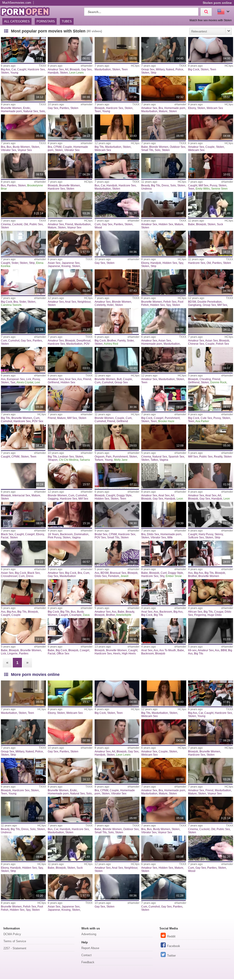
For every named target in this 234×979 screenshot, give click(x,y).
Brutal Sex (101, 534)
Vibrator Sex (8, 150)
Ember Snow (174, 576)
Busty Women (21, 146)
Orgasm (99, 456)
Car (13, 69)
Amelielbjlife (123, 615)
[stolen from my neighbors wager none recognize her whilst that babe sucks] (210, 204)
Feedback (87, 962)
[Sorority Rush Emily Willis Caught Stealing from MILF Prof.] (210, 166)
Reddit (171, 936)
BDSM (192, 301)
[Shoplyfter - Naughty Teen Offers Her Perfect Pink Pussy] (70, 514)
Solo (42, 111)
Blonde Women (158, 146)
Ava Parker (202, 421)
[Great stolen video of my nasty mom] (163, 204)
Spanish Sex (176, 456)
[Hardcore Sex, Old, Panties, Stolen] (210, 243)
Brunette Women (11, 108)
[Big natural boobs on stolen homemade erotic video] (23, 88)
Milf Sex (203, 185)
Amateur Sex (56, 69)
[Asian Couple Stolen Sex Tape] (70, 127)
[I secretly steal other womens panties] (23, 630)
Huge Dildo (214, 615)
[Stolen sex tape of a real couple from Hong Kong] (210, 320)
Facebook (173, 946)
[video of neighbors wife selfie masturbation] (163, 514)
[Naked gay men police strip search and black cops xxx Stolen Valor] (163, 49)
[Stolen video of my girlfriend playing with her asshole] (70, 359)
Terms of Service (14, 941)
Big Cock (193, 69)
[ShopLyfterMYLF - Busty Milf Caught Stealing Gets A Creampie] (70, 592)
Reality (218, 456)
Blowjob (75, 69)
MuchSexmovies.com (16, 2)
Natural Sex (30, 111)
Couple (67, 146)
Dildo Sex (153, 534)
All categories (17, 21)
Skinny (219, 534)
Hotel (110, 305)
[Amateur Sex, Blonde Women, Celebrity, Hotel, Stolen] (117, 282)
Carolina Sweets (11, 305)
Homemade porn (11, 111)
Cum (98, 224)
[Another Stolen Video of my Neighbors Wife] (163, 88)
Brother (111, 340)
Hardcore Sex (36, 69)
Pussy (213, 185)
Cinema (6, 224)
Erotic (26, 108)
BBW (224, 650)
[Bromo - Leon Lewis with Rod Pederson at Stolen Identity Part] (210, 475)
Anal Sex (70, 301)
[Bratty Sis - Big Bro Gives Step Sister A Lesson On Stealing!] (23, 282)
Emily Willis (203, 188)
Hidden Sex (166, 224)
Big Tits (99, 146)
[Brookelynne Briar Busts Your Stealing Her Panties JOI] (23, 166)
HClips (135, 65)
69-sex (192, 650)
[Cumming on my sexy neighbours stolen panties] (23, 553)
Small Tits (147, 150)
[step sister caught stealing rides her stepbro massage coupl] (23, 592)
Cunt (164, 572)
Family (121, 340)
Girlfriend (53, 382)
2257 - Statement (14, 948)
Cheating (205, 379)
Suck (220, 224)
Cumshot (13, 340)
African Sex (195, 611)
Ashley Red (111, 343)
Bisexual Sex (118, 572)
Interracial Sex (21, 495)
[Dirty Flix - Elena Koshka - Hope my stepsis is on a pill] (23, 243)
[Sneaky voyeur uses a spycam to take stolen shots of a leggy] (163, 282)
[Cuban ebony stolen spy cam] (163, 243)
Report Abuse (90, 948)
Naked (170, 69)
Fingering (200, 615)
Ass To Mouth (167, 650)
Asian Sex (54, 263)
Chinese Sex (196, 343)
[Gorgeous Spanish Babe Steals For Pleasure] (163, 437)
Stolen (5, 72)
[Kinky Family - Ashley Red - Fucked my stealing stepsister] (117, 320)
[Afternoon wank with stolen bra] (70, 553)
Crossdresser (9, 576)
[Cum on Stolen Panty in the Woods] (117, 204)
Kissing (66, 266)
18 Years (53, 534)
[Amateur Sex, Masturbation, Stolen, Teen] (163, 359)
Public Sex (36, 224)
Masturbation (103, 69)
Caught (21, 69)
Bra (161, 108)
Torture (99, 459)
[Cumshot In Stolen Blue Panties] (23, 320)
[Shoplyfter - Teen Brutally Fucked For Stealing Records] (117, 514)
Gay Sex (86, 69)
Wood (98, 227)
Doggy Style (124, 495)
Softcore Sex (196, 537)
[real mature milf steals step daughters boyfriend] (70, 398)
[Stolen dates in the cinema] (23, 204)
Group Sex (147, 69)
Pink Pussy (54, 537)
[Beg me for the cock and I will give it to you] (117, 553)
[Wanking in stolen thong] (117, 243)
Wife (170, 537)
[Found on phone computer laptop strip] (210, 514)
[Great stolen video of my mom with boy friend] (70, 204)
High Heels (129, 653)
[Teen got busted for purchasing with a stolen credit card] (117, 166)
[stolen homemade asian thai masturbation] (163, 320)
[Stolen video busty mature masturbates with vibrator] (23, 127)
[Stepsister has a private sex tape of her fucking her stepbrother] (210, 553)
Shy (162, 576)
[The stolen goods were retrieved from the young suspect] (117, 88)
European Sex (16, 379)
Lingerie (12, 653)
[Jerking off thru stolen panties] (70, 88)
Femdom (113, 576)
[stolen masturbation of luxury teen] (117, 49)
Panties (64, 108)
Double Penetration (209, 301)
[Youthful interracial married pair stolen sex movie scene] (117, 398)
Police (179, 69)
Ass (3, 379)
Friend (69, 224)
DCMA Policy (12, 934)
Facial (4, 537)
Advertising (88, 934)
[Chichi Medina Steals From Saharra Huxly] (70, 437)
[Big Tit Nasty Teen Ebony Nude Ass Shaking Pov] (210, 630)
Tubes (67, 21)
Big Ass (5, 69)
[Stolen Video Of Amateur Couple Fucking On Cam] (210, 127)
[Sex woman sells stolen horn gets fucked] (70, 166)
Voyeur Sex (25, 150)
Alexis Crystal (24, 382)
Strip (153, 72)
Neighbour (83, 301)
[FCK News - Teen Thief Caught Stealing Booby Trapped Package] (117, 475)
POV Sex (37, 421)
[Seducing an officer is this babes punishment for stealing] (70, 630)
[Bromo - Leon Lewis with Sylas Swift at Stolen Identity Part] (70, 49)
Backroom (66, 534)
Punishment (172, 418)
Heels (116, 653)
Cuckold (17, 224)
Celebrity (100, 305)
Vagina (164, 459)
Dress (165, 185)
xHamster (87, 65)
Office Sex (63, 653)
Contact (86, 955)
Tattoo (154, 459)
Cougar (218, 611)
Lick (28, 379)
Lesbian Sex (66, 456)
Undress (146, 188)
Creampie (75, 615)
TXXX (42, 65)
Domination (81, 534)
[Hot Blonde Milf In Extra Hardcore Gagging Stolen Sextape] (70, 475)
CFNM (57, 146)
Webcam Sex (215, 108)
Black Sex (7, 534)
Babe (144, 146)
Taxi (12, 382)
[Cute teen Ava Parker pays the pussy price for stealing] (210, 398)
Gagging (53, 498)
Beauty (145, 185)
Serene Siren (219, 188)
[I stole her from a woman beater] (23, 475)
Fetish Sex (169, 301)
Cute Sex (206, 418)
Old (26, 224)
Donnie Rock (218, 382)
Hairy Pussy (206, 534)
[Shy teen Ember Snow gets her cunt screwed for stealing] (163, 553)
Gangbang (194, 305)
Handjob (53, 72)
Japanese (54, 266)
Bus (9, 146)
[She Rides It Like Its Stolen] (210, 88)
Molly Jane (121, 459)
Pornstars (46, 21)
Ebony (192, 108)
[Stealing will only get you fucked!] (210, 437)
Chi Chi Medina (68, 459)
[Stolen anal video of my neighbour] (70, 282)
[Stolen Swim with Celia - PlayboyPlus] (163, 127)
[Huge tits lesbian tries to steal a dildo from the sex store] (210, 592)
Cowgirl (158, 418)
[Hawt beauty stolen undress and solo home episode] (163, 166)
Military (160, 69)
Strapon (53, 459)
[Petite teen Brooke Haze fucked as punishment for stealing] (163, 398)
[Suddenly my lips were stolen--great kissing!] (70, 243)
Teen (125, 69)
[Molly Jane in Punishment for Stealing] (117, 437)
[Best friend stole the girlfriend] (210, 359)
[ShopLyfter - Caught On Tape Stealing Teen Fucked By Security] (23, 437)
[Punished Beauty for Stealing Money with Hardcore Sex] (117, 592)
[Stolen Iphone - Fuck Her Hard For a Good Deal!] (210, 49)
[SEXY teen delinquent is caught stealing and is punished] (117, 630)
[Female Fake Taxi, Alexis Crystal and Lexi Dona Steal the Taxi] (23, 359)
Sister (14, 263)
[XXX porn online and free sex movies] (27, 11)
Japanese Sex (71, 263)
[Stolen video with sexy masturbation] (117, 127)
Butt (119, 379)
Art (66, 69)
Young (14, 72)
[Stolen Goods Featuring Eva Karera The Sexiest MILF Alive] (210, 282)
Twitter (171, 955)
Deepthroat (83, 340)
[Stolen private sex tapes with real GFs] (70, 320)
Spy (180, 263)
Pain (109, 456)
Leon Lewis (76, 72)
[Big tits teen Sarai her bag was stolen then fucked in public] (23, 398)
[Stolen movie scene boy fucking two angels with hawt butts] (117, 359)
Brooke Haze (166, 421)
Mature (163, 111)
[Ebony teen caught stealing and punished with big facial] (23, 514)
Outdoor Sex (177, 146)
